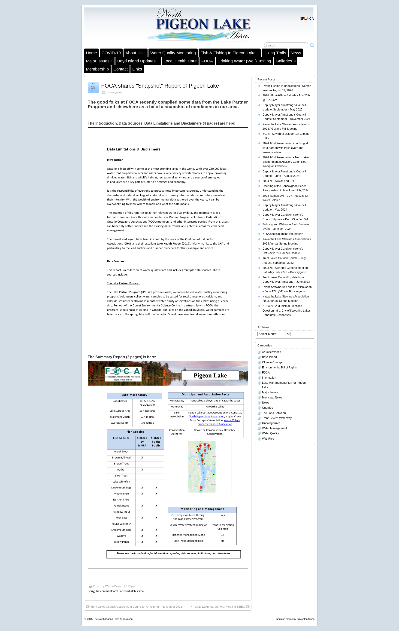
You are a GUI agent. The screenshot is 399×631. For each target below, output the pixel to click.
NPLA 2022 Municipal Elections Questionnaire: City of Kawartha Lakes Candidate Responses (287, 310)
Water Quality (270, 433)
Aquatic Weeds (271, 352)
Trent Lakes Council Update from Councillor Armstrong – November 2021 (136, 606)
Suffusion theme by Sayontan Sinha (294, 619)
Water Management (274, 428)
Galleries (284, 61)
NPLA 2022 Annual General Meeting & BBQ (217, 606)
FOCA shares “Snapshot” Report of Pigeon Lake (160, 86)
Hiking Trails (274, 53)
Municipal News (272, 397)
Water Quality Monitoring (173, 53)
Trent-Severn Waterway (277, 418)
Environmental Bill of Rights (279, 367)
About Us (133, 53)
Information (269, 377)
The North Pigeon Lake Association (113, 619)
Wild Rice (268, 438)
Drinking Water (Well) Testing (244, 61)
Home (91, 53)
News (296, 53)
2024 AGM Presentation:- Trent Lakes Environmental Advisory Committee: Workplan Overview (286, 162)
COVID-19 (111, 53)
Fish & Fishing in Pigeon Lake (228, 53)
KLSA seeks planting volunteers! (283, 234)
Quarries (267, 407)
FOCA (207, 61)
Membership (97, 69)
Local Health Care (180, 61)
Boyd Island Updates (136, 61)
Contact (120, 69)
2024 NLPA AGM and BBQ (279, 181)
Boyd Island (269, 357)
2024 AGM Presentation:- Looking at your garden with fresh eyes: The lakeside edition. (285, 148)
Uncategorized (115, 92)
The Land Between (274, 413)
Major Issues (97, 61)
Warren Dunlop (113, 586)
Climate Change (272, 362)
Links (137, 69)
